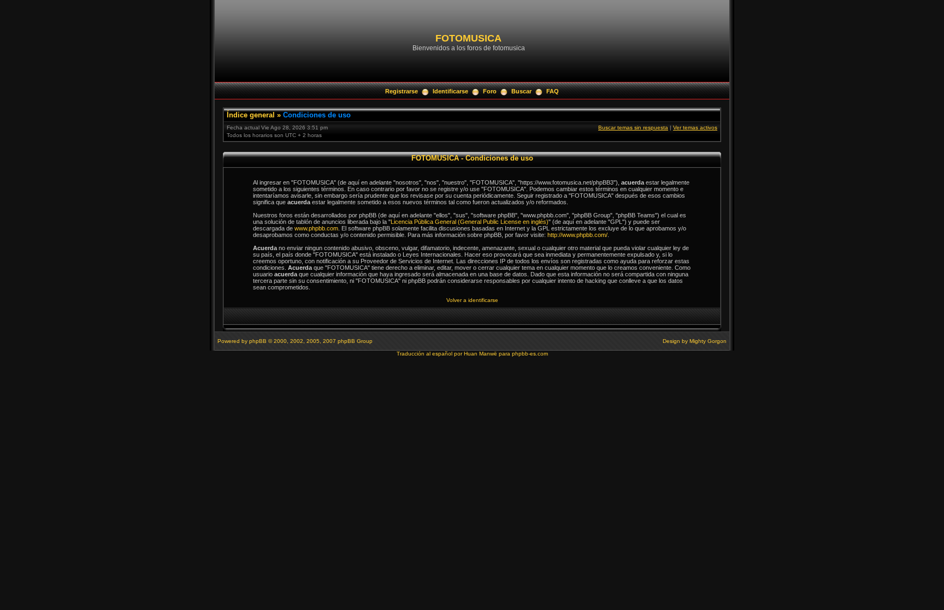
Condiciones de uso (317, 115)
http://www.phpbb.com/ (577, 235)
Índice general (251, 115)
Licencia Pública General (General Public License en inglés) (469, 221)
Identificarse (450, 91)
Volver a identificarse (472, 300)
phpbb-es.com (530, 354)
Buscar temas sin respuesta (633, 128)
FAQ (552, 91)
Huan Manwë (480, 354)
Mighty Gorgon (708, 341)
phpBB (258, 341)
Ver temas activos (695, 128)
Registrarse (401, 91)
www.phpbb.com (316, 228)
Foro (490, 91)
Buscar (521, 91)
